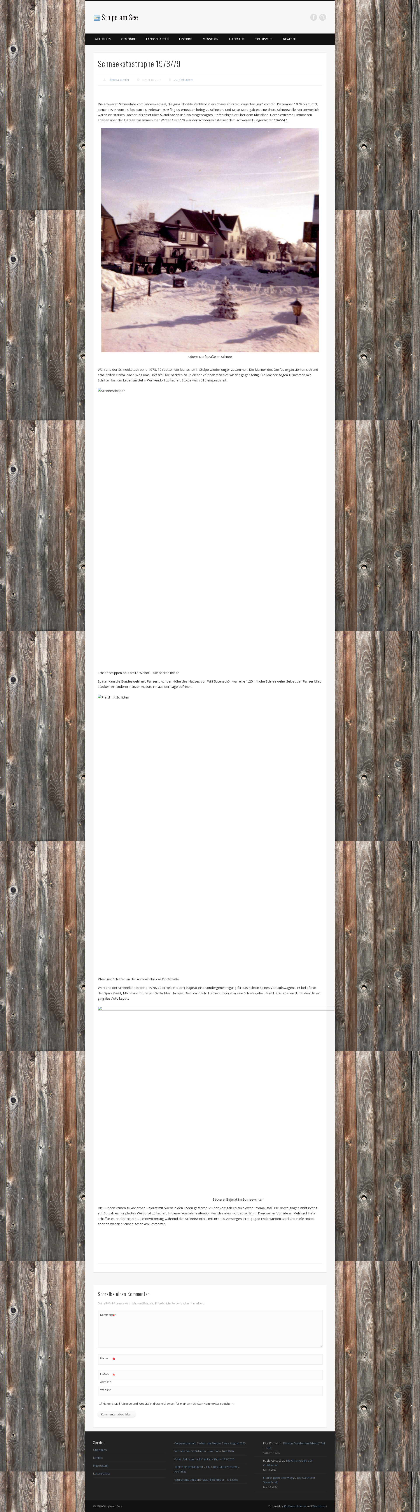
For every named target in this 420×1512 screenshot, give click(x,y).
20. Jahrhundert (183, 80)
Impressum (100, 1466)
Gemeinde (128, 39)
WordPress (319, 1506)
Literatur (237, 39)
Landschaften (157, 39)
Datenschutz (101, 1473)
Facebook (313, 17)
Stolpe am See (120, 17)
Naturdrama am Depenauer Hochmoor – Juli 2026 (206, 1480)
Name (107, 1359)
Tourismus (263, 39)
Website (105, 1390)
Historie (185, 39)
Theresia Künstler (118, 80)
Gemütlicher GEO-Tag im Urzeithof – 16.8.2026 (204, 1451)
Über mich (100, 1450)
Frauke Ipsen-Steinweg (277, 1478)
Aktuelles (103, 39)
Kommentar (108, 1315)
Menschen (211, 39)
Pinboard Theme (295, 1506)
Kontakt (98, 1458)
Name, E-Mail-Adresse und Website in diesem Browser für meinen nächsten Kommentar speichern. (168, 1404)
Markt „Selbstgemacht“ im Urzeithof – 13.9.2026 (204, 1459)
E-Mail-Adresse (107, 1377)
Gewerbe (289, 39)
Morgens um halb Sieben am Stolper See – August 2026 (209, 1443)
